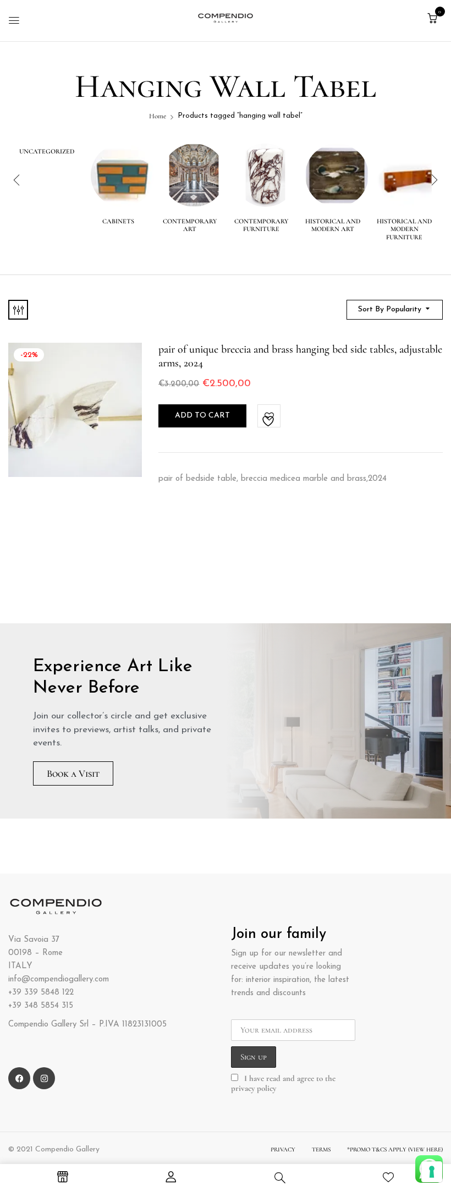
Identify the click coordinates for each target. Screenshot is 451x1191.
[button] (432, 19)
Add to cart (202, 415)
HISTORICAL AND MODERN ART (332, 225)
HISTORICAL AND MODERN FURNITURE (404, 229)
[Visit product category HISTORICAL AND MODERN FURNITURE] (408, 175)
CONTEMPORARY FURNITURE (261, 225)
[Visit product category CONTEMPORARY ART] (194, 175)
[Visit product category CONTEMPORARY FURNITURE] (265, 175)
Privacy (283, 1149)
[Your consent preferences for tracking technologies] (431, 1171)
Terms (321, 1149)
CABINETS (118, 221)
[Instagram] (44, 1078)
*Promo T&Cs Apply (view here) (395, 1149)
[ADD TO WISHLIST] (269, 416)
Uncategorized (46, 151)
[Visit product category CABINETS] (122, 175)
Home (157, 116)
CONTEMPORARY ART (190, 225)
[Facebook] (19, 1078)
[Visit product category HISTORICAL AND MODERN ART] (337, 175)
